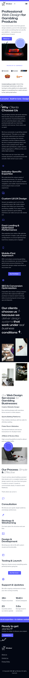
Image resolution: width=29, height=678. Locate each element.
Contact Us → (7, 635)
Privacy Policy (6, 661)
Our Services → (14, 573)
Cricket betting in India (8, 84)
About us (4, 654)
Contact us (5, 658)
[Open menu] (15, 4)
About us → (6, 38)
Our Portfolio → (14, 274)
